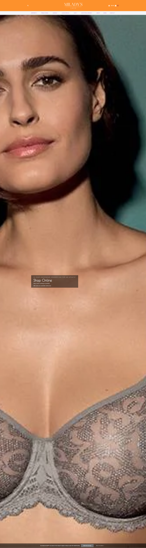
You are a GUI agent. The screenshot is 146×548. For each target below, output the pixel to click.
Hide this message (87, 545)
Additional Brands (86, 13)
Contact (112, 13)
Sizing (105, 13)
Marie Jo (55, 13)
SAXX (75, 13)
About (98, 13)
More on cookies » (100, 545)
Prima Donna (44, 13)
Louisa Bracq (65, 13)
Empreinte (34, 13)
